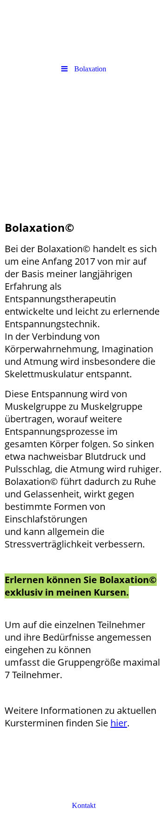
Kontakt (84, 805)
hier (118, 723)
